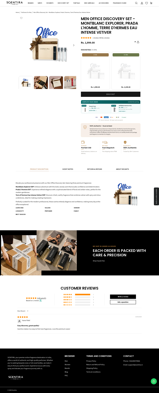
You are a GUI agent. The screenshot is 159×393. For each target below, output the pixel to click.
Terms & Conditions (93, 372)
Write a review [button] (123, 297)
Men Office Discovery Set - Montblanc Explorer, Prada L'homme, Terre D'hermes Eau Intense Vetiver (61, 12)
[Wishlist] (146, 3)
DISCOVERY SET (63, 3)
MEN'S (40, 3)
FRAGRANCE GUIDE (119, 3)
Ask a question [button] (123, 302)
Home (17, 12)
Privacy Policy (91, 361)
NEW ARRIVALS (89, 3)
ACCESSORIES (104, 3)
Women (67, 364)
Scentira (14, 390)
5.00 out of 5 (41, 298)
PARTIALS (76, 3)
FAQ (66, 375)
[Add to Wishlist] (21, 18)
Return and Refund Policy (95, 364)
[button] (87, 38)
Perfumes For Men (26, 12)
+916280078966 (134, 361)
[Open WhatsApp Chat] (154, 381)
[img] (22, 317)
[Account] (141, 3)
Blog (66, 372)
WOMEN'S (49, 3)
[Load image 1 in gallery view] (47, 44)
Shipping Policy (91, 368)
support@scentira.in (135, 365)
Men (66, 361)
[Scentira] (14, 3)
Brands (67, 368)
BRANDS (31, 3)
